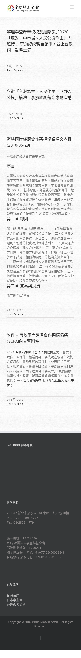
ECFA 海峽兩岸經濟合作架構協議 (30, 352)
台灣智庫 (13, 595)
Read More (14, 70)
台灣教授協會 (16, 604)
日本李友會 (14, 600)
